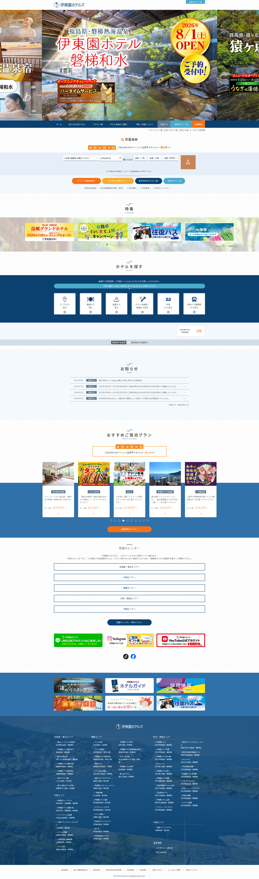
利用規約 (142, 870)
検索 (188, 163)
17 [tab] (160, 244)
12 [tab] (140, 244)
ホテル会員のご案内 (118, 124)
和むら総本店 (161, 852)
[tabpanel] (129, 65)
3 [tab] (129, 106)
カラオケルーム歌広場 (164, 848)
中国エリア (128, 608)
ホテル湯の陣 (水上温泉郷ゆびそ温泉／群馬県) (129, 759)
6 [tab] (115, 244)
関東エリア (128, 587)
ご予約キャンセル (160, 188)
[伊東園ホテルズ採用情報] (180, 685)
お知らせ (182, 130)
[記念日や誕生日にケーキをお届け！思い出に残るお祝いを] (129, 703)
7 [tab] (119, 244)
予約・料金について (144, 124)
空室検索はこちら (128, 529)
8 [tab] (123, 244)
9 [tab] (127, 244)
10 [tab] (131, 244)
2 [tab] (125, 106)
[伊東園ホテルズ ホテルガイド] (129, 685)
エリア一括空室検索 (85, 180)
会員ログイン (194, 2)
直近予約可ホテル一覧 (148, 180)
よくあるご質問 (196, 130)
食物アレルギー (192, 870)
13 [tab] (144, 244)
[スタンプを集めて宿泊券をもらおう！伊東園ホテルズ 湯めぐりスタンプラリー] (78, 685)
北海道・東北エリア (128, 566)
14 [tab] (148, 244)
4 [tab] (133, 106)
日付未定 (129, 159)
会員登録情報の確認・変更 (111, 188)
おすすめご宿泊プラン (117, 180)
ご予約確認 (131, 188)
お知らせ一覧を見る (177, 404)
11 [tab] (136, 244)
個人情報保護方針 (81, 870)
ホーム (59, 124)
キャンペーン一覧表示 (225, 246)
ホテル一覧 (98, 124)
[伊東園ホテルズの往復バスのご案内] (180, 703)
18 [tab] (164, 244)
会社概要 (64, 870)
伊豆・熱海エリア (128, 598)
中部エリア (128, 577)
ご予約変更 (144, 188)
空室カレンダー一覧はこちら (129, 622)
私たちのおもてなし (77, 124)
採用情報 (130, 870)
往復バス (164, 124)
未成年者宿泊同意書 (113, 870)
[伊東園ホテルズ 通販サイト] (78, 703)
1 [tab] (121, 106)
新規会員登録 (90, 188)
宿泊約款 (96, 870)
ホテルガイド (154, 130)
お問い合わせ (169, 130)
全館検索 (198, 124)
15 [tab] (152, 244)
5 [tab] (138, 106)
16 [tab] (156, 244)
